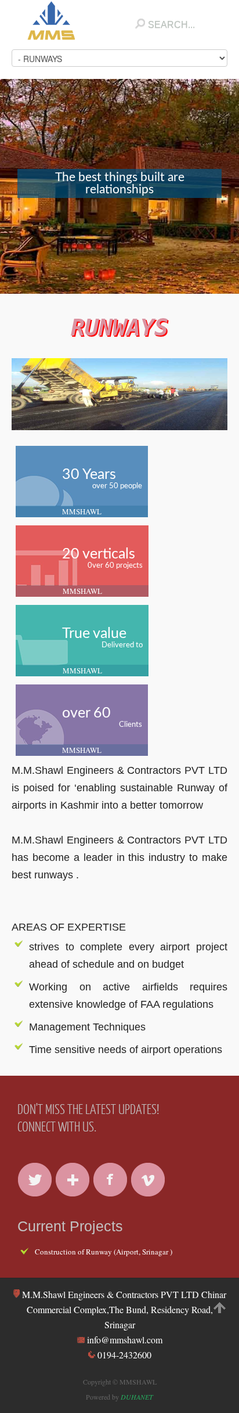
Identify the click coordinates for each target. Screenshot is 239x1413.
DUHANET (137, 1396)
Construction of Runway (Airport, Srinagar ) (103, 1251)
